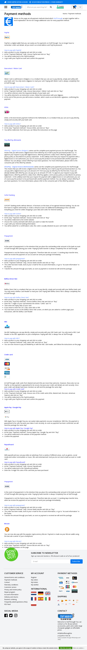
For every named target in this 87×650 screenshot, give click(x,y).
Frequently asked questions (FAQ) (15, 602)
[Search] (51, 7)
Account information (11, 594)
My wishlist (35, 585)
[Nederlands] (33, 594)
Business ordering (10, 599)
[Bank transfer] (68, 578)
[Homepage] (16, 7)
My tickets (34, 582)
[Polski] (33, 605)
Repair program (9, 592)
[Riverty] (74, 591)
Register (34, 577)
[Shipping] (59, 600)
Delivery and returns (11, 597)
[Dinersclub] (74, 582)
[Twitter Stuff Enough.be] (11, 616)
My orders (34, 580)
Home (65, 14)
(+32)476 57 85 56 (69, 637)
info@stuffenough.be (65, 633)
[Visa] (68, 591)
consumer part (9, 163)
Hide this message (65, 648)
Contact (7, 582)
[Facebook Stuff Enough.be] (6, 616)
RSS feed (7, 604)
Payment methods (74, 14)
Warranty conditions (11, 585)
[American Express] (61, 578)
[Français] (33, 600)
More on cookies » (78, 648)
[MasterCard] (74, 587)
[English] (47, 594)
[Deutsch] (40, 594)
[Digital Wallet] (68, 582)
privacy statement (33, 157)
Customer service (10, 587)
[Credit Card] (74, 578)
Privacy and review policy (12, 590)
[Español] (40, 600)
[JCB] (68, 587)
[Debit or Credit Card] (61, 582)
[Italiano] (47, 600)
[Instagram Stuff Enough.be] (15, 616)
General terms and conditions (14, 577)
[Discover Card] (61, 587)
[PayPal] (61, 591)
